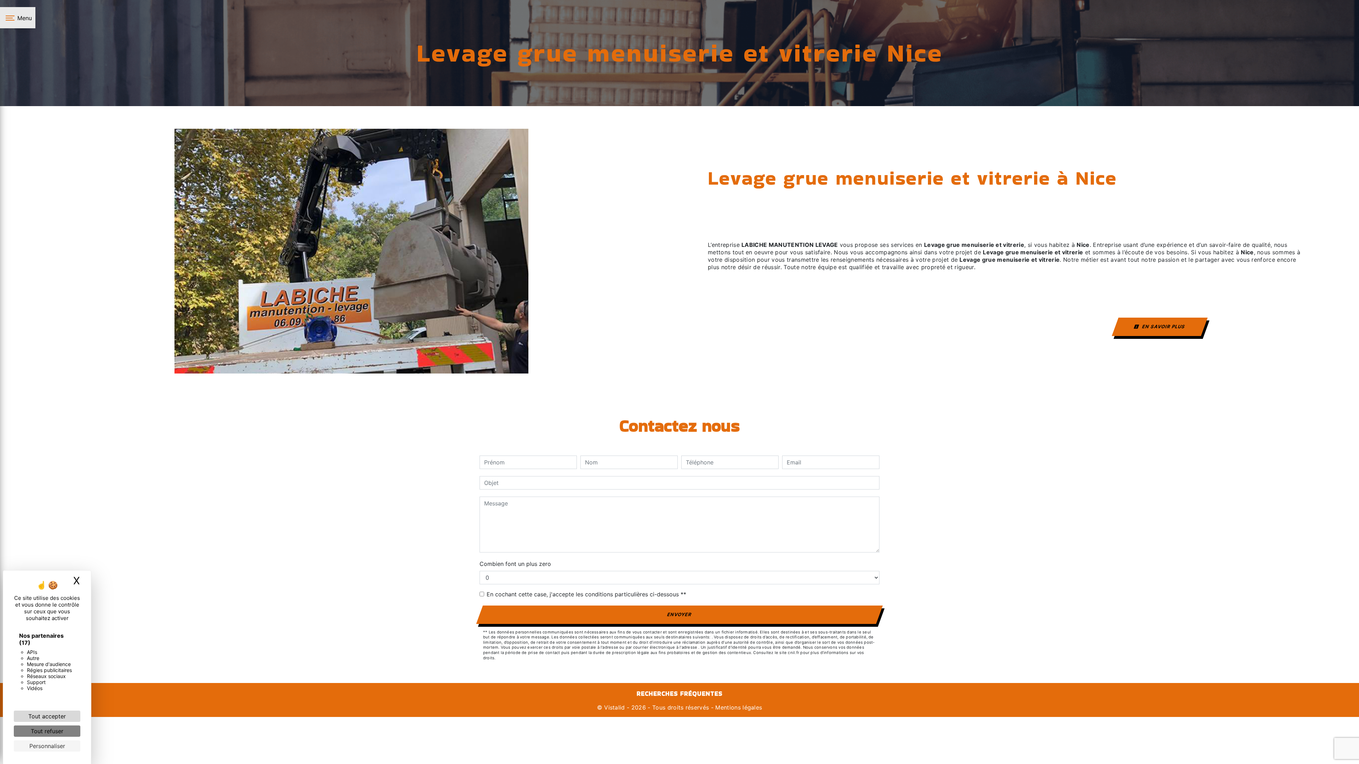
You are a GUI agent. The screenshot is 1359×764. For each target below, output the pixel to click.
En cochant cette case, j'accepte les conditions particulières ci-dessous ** (586, 594)
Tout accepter (47, 716)
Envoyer (679, 614)
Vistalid (614, 707)
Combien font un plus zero (515, 563)
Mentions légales (737, 707)
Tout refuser (47, 731)
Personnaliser (47, 745)
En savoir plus (1163, 326)
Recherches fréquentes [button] (680, 693)
